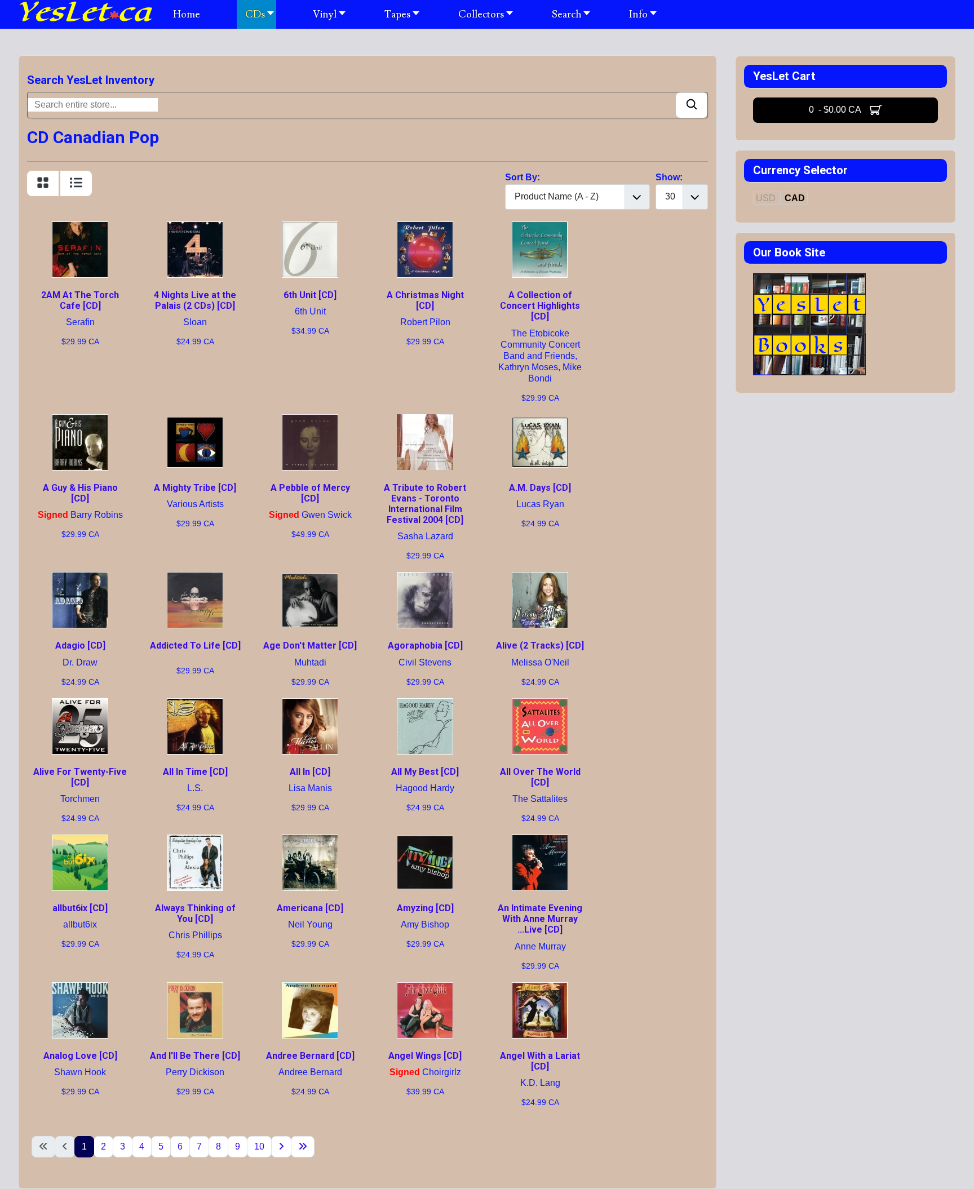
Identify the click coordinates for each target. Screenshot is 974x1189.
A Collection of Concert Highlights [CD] (540, 306)
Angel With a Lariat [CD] (540, 1061)
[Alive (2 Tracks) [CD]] (540, 578)
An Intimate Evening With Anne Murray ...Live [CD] (540, 919)
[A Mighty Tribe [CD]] (195, 420)
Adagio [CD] (80, 645)
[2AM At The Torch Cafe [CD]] (80, 228)
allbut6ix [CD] (80, 908)
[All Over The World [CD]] (540, 704)
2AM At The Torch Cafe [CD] (80, 300)
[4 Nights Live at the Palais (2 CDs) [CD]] (195, 228)
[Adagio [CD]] (80, 578)
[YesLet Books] (809, 280)
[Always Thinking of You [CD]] (195, 841)
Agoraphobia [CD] (425, 645)
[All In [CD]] (310, 704)
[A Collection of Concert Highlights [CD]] (540, 228)
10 (259, 1146)
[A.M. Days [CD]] (540, 420)
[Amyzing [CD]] (425, 841)
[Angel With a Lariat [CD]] (540, 988)
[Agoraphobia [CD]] (425, 578)
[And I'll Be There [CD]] (195, 988)
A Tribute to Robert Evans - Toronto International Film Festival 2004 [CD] (425, 504)
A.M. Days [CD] (540, 487)
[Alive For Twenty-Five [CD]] (80, 704)
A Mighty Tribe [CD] (195, 487)
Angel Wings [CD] (425, 1055)
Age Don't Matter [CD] (310, 645)
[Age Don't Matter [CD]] (310, 578)
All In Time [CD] (195, 771)
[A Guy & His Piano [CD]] (80, 420)
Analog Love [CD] (80, 1055)
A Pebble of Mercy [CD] (310, 493)
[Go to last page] (303, 1146)
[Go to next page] (281, 1146)
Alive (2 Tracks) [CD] (540, 645)
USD (767, 198)
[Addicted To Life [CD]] (195, 578)
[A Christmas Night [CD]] (425, 228)
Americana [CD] (310, 908)
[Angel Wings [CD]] (425, 988)
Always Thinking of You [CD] (195, 913)
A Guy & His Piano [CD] (80, 493)
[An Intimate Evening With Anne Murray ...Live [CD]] (540, 841)
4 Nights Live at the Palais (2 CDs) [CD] (195, 300)
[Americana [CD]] (310, 841)
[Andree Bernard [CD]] (310, 988)
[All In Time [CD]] (195, 704)
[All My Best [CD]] (425, 704)
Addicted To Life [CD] (195, 645)
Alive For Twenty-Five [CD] (80, 777)
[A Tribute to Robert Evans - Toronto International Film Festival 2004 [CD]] (425, 420)
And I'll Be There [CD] (195, 1055)
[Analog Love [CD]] (80, 988)
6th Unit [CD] (310, 295)
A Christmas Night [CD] (425, 300)
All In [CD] (310, 771)
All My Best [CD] (425, 771)
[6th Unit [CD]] (310, 228)
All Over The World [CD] (540, 777)
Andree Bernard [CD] (310, 1055)
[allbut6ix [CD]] (80, 841)
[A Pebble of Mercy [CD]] (310, 420)
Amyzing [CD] (425, 908)
